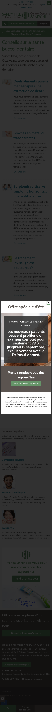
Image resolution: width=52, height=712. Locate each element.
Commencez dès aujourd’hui (26, 383)
